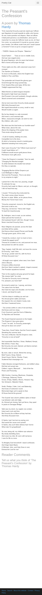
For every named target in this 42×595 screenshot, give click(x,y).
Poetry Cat (6, 3)
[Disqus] (21, 499)
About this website (20, 590)
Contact (30, 590)
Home (4, 590)
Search (9, 590)
